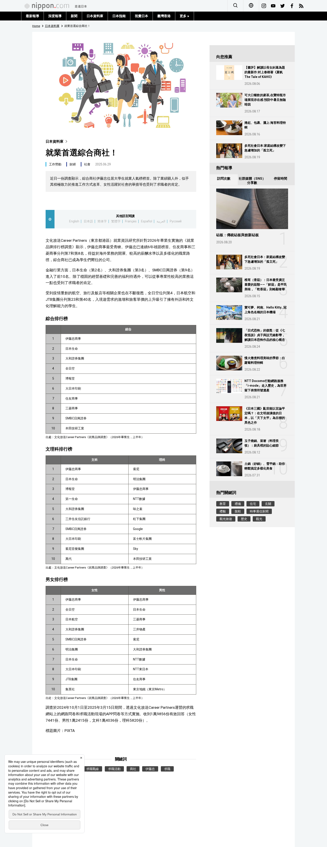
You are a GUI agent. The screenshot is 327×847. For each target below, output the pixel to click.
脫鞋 (238, 511)
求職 (167, 769)
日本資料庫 (95, 16)
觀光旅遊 (226, 519)
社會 (87, 164)
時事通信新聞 (259, 511)
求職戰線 (92, 769)
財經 (73, 164)
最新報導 (32, 16)
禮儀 (238, 504)
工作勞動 (55, 164)
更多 (183, 16)
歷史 (244, 519)
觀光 (259, 519)
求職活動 (114, 769)
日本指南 (119, 16)
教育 (223, 504)
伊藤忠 (150, 769)
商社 (133, 769)
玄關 (268, 504)
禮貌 (223, 511)
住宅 (253, 504)
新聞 (74, 16)
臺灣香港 (164, 16)
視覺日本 (141, 16)
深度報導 (55, 16)
